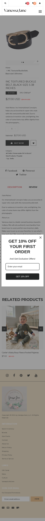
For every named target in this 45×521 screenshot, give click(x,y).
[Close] (41, 238)
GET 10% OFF (22, 277)
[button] (5, 3)
